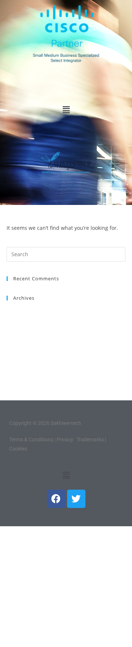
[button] (66, 110)
